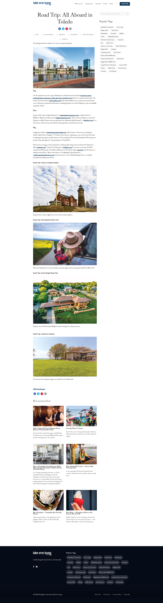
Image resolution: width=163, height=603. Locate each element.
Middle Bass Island (113, 37)
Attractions (62, 34)
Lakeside (113, 49)
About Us (98, 594)
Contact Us (106, 594)
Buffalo (122, 33)
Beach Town (110, 43)
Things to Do (89, 3)
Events (105, 3)
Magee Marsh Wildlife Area (108, 62)
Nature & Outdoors (88, 34)
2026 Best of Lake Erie (107, 27)
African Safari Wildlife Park (108, 55)
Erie (102, 43)
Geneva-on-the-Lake (106, 46)
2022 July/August (39, 389)
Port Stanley (113, 71)
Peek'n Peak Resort (121, 46)
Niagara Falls (104, 49)
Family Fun (65, 39)
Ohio (37, 34)
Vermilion (103, 71)
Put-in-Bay (120, 27)
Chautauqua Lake (105, 52)
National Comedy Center (107, 40)
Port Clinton (117, 52)
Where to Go (79, 3)
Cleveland (120, 40)
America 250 (122, 65)
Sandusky (113, 33)
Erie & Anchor (122, 68)
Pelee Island (120, 59)
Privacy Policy (117, 594)
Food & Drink (74, 34)
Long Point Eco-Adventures (108, 65)
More (111, 3)
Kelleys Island (104, 30)
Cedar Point (115, 30)
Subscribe (124, 4)
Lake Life (98, 3)
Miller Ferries (111, 68)
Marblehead (104, 33)
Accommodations (48, 34)
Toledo (102, 37)
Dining (102, 68)
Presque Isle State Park (107, 59)
